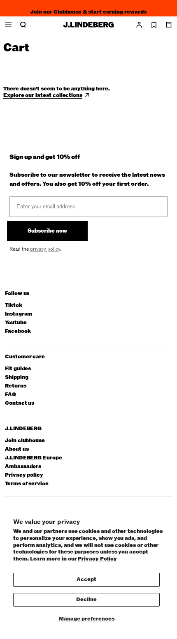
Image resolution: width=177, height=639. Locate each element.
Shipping (16, 377)
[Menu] (8, 24)
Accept (86, 579)
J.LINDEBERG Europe (33, 458)
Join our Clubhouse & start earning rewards (88, 10)
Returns (15, 386)
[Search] (23, 24)
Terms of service (27, 484)
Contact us (19, 403)
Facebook (17, 331)
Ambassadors (23, 466)
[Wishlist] (154, 25)
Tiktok (13, 305)
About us (16, 449)
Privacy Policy (97, 559)
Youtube (16, 322)
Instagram (18, 314)
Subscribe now (47, 231)
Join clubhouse (25, 440)
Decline (86, 599)
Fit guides (18, 368)
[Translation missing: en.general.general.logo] (88, 25)
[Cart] (168, 24)
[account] (139, 24)
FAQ (10, 394)
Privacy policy (24, 475)
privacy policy (45, 249)
